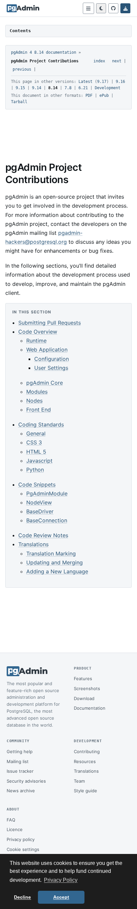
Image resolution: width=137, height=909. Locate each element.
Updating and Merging (54, 562)
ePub (104, 95)
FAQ (11, 819)
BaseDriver (40, 511)
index (99, 61)
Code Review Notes (43, 535)
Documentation (89, 708)
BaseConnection (46, 520)
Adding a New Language (57, 571)
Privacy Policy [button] (60, 880)
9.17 (101, 81)
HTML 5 (36, 451)
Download (84, 698)
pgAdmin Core (44, 382)
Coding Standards (41, 424)
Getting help (20, 751)
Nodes (34, 400)
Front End (38, 409)
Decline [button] (22, 897)
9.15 (20, 88)
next (116, 61)
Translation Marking (51, 553)
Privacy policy (21, 839)
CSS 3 (34, 442)
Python (35, 469)
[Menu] (88, 8)
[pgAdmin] (23, 8)
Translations (33, 544)
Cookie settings (23, 849)
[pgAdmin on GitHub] (113, 8)
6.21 (83, 88)
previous (22, 69)
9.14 (36, 88)
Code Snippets (37, 484)
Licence (15, 829)
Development (107, 88)
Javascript (39, 460)
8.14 (53, 88)
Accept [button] (61, 897)
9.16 (120, 81)
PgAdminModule (47, 493)
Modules (37, 391)
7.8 (68, 88)
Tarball (19, 101)
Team (79, 781)
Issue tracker (20, 771)
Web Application (47, 349)
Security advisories (26, 781)
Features (83, 678)
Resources (85, 761)
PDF (88, 95)
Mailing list (18, 761)
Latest (85, 81)
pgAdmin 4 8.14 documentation (43, 52)
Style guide (85, 790)
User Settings (51, 367)
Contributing (87, 751)
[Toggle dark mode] (101, 8)
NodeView (39, 502)
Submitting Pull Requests (49, 322)
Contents (20, 30)
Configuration (51, 359)
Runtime (36, 340)
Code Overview (37, 331)
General (36, 433)
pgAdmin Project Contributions (44, 61)
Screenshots (87, 688)
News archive (21, 790)
